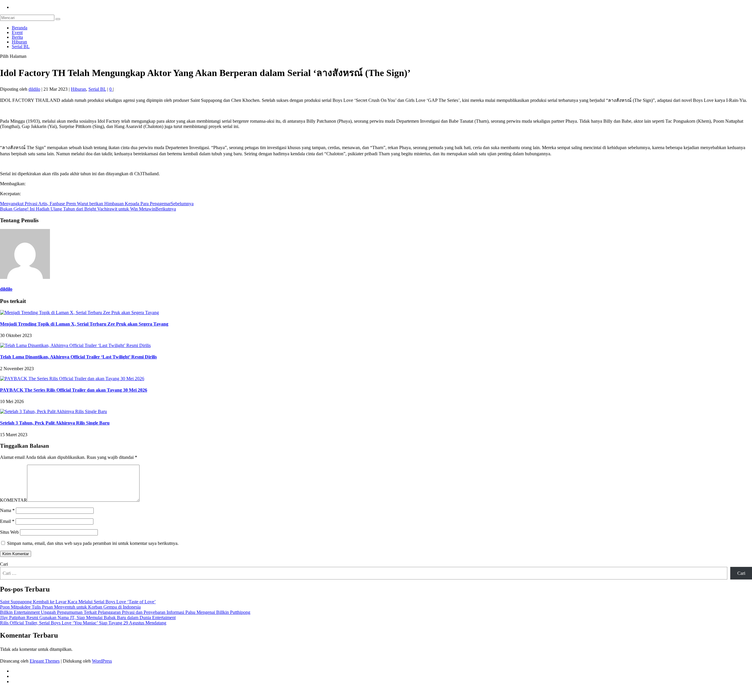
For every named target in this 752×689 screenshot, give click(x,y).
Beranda (19, 27)
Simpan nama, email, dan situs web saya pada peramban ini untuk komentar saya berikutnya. (93, 543)
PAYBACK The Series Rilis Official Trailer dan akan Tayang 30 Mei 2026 (73, 390)
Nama (7, 510)
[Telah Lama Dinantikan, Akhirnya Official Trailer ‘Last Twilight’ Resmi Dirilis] (75, 345)
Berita (17, 37)
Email (7, 521)
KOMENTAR (13, 500)
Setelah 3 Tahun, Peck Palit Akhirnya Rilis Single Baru (55, 422)
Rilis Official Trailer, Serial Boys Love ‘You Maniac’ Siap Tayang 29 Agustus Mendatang (83, 622)
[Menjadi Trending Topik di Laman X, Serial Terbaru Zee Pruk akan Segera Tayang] (79, 312)
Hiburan (19, 41)
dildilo (34, 89)
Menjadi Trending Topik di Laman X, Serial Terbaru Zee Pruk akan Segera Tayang (84, 323)
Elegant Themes (45, 660)
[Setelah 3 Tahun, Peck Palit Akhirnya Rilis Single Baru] (53, 411)
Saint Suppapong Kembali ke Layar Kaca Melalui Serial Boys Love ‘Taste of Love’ (78, 601)
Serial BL (21, 46)
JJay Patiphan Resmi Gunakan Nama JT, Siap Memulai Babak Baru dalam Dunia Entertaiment (88, 617)
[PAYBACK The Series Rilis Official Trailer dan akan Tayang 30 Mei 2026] (72, 378)
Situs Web (9, 532)
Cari (4, 564)
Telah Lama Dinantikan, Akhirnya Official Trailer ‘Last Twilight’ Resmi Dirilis (78, 356)
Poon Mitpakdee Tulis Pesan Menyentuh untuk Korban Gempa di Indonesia (70, 606)
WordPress (102, 660)
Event (17, 32)
